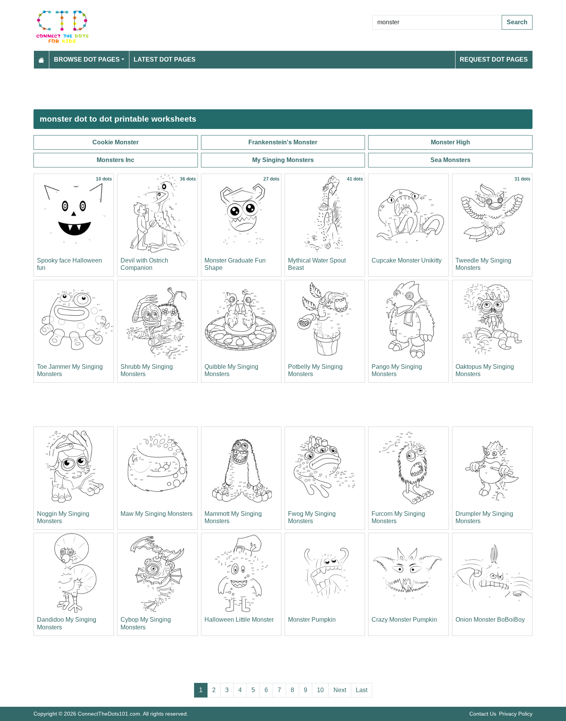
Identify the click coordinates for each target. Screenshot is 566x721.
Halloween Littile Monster (239, 619)
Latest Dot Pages (165, 59)
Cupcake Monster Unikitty (407, 260)
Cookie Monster (115, 142)
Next (339, 690)
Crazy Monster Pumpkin (404, 619)
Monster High (450, 142)
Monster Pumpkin (312, 619)
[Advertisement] (264, 89)
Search (517, 22)
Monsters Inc (115, 160)
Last (361, 690)
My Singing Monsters (283, 160)
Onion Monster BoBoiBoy (490, 619)
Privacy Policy (516, 714)
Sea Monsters (450, 160)
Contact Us (482, 714)
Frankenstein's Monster (282, 142)
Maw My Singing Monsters (157, 513)
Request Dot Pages (494, 59)
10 (320, 690)
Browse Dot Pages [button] (87, 59)
